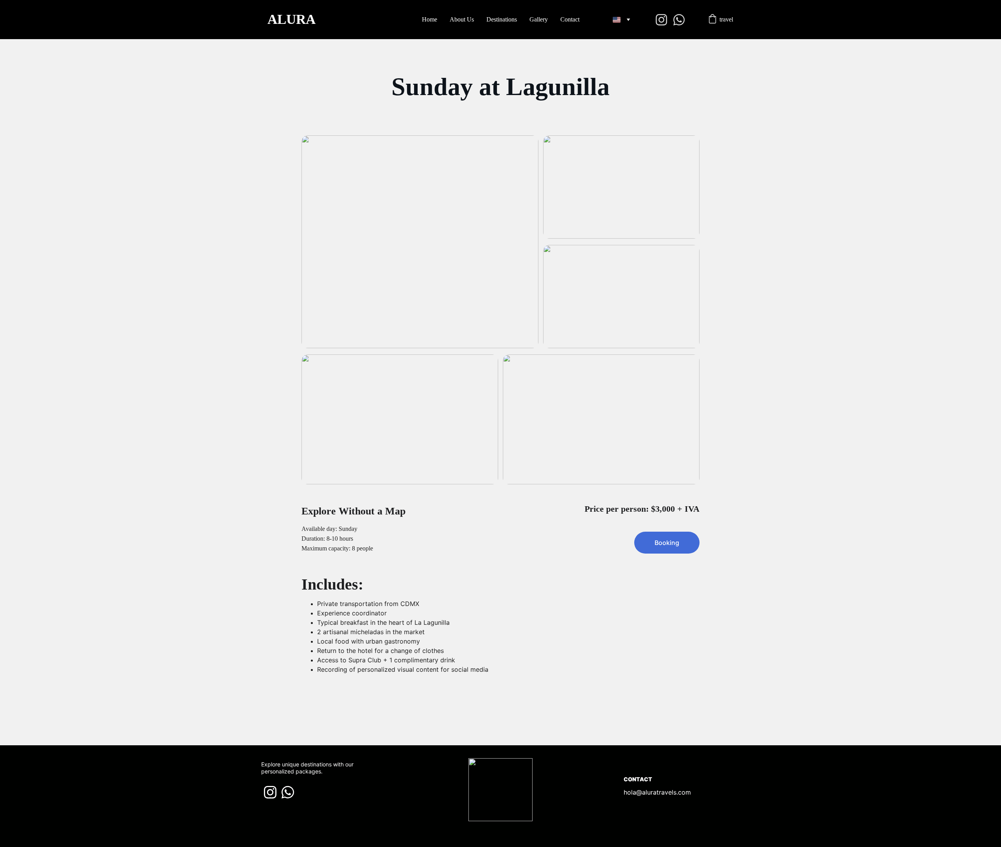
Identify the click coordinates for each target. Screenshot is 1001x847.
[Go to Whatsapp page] (679, 19)
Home (429, 19)
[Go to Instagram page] (664, 19)
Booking (667, 543)
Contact (569, 19)
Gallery (538, 19)
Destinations (501, 19)
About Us (462, 19)
